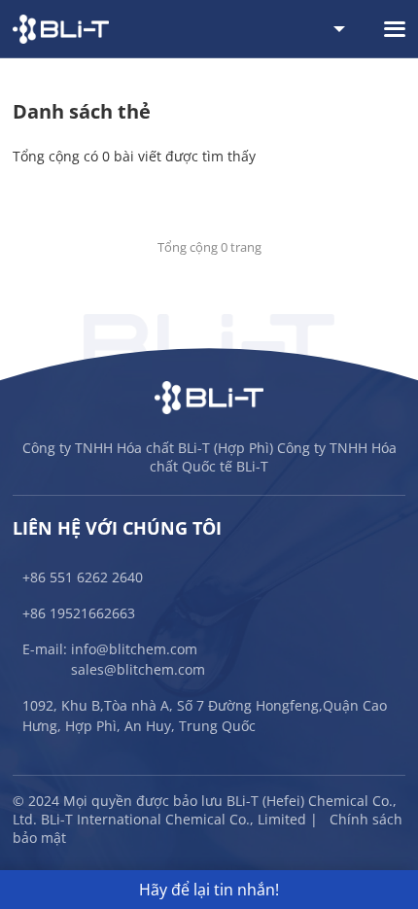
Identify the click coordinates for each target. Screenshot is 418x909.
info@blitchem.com (134, 649)
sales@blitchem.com (138, 669)
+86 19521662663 (78, 613)
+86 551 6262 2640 (82, 577)
